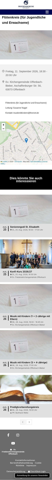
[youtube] (13, 443)
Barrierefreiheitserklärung (21, 463)
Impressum (31, 465)
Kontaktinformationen (25, 460)
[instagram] (18, 435)
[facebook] (8, 435)
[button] (45, 12)
